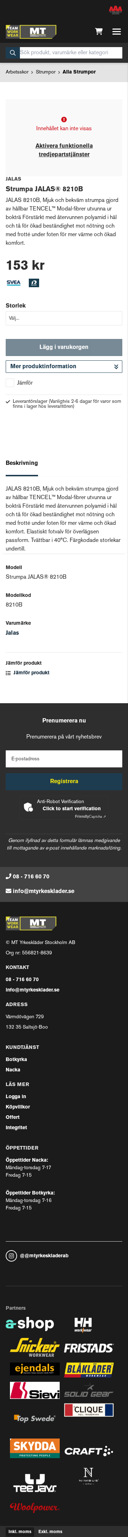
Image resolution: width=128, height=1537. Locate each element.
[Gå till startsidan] (31, 32)
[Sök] (13, 53)
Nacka (13, 1070)
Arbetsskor (17, 72)
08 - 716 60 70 (31, 876)
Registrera (64, 781)
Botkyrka (16, 1059)
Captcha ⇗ (90, 816)
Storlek (16, 306)
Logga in (16, 1097)
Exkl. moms (50, 1532)
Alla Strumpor (79, 72)
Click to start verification (72, 809)
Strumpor (45, 72)
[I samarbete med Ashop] (30, 1327)
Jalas (12, 633)
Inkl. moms (20, 1532)
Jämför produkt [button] (30, 673)
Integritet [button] (16, 1128)
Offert (13, 1117)
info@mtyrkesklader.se (43, 891)
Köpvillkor (18, 1107)
